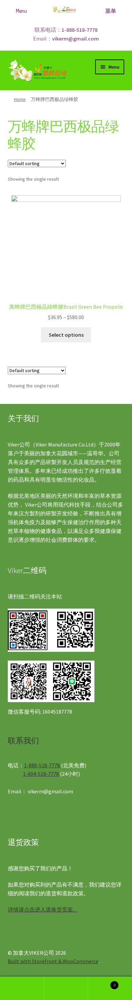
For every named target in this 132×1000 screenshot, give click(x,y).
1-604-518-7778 (41, 773)
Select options (66, 334)
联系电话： (66, 29)
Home (20, 99)
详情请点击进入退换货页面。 (43, 909)
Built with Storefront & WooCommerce (53, 961)
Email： (66, 38)
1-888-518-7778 (42, 765)
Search (66, 988)
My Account (22, 988)
